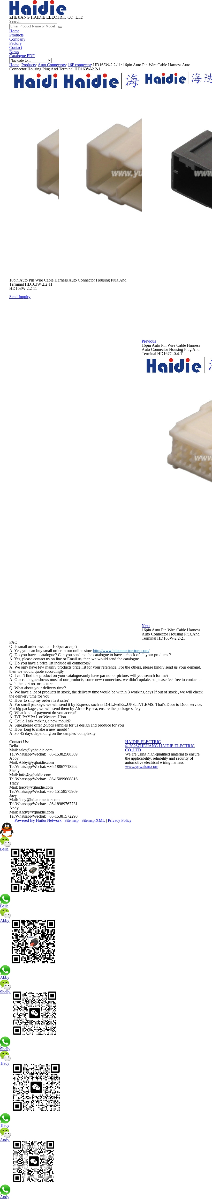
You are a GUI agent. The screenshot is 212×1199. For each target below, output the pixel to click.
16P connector (79, 65)
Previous (149, 341)
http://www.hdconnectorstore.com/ (121, 650)
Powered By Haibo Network (38, 820)
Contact (15, 47)
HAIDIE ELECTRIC (143, 741)
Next (146, 626)
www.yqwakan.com (141, 766)
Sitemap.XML (93, 820)
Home (14, 31)
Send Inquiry (20, 296)
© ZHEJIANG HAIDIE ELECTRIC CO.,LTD (160, 748)
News (14, 51)
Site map (71, 820)
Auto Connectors (52, 65)
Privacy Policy (120, 820)
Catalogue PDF (22, 56)
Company (17, 39)
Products (16, 35)
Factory (15, 43)
